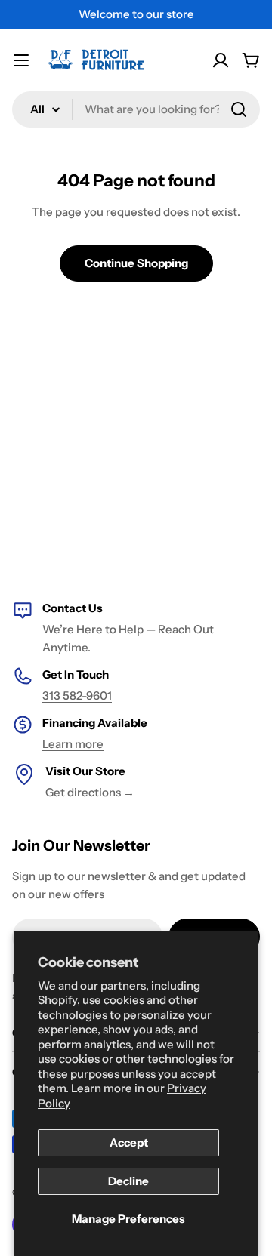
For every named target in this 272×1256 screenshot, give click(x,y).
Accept (129, 1142)
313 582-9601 (77, 695)
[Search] (239, 109)
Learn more (73, 744)
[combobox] (136, 109)
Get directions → (89, 792)
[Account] (221, 60)
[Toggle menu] (21, 60)
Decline (128, 1181)
